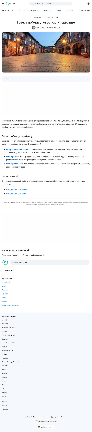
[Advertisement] (46, 100)
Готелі (58, 10)
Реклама (64, 417)
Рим (3, 385)
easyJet (4, 347)
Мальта (4, 369)
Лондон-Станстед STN (9, 328)
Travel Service (6, 358)
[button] (3, 3)
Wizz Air (4, 354)
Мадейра (5, 366)
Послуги (69, 10)
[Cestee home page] (10, 3)
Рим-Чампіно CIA (7, 350)
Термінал (46, 10)
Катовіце (47, 17)
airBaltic (5, 320)
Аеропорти (37, 17)
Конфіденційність (54, 417)
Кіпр (3, 389)
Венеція (4, 373)
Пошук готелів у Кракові (16, 193)
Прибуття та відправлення (10, 305)
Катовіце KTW (8, 10)
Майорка (4, 392)
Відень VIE (5, 324)
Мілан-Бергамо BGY (8, 343)
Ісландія (4, 377)
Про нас (4, 406)
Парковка (34, 10)
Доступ (22, 10)
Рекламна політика (57, 204)
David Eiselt (40, 28)
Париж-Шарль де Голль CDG (11, 362)
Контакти (5, 409)
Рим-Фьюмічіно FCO (8, 335)
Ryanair (4, 331)
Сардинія (5, 339)
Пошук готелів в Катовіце (16, 189)
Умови (45, 417)
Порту (4, 396)
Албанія (4, 381)
